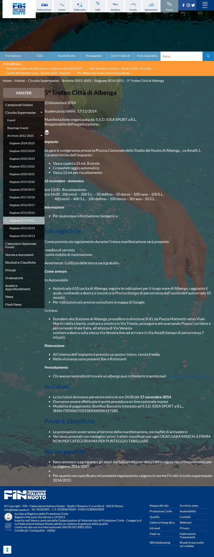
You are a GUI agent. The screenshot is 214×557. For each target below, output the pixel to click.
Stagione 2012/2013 (22, 236)
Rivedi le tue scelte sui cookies (192, 544)
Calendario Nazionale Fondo (20, 245)
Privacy (185, 528)
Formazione (13, 55)
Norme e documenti (19, 255)
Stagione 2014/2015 (22, 220)
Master (169, 9)
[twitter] (193, 5)
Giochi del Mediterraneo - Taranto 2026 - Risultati (38, 73)
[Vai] (208, 56)
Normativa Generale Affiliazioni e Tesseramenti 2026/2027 (44, 68)
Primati (10, 270)
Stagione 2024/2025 (22, 143)
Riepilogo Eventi (17, 128)
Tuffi (97, 9)
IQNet (51, 530)
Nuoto (61, 9)
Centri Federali (120, 55)
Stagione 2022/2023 (22, 158)
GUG (40, 55)
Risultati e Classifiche (20, 262)
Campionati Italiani (19, 105)
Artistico (115, 9)
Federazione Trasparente (188, 535)
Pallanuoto (80, 9)
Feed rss (155, 533)
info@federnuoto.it (16, 509)
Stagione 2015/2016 (22, 212)
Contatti (185, 517)
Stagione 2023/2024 (22, 151)
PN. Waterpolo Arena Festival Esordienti (103, 73)
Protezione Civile (161, 511)
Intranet (155, 528)
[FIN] (19, 9)
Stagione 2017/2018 (22, 197)
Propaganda (93, 55)
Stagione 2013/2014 (22, 228)
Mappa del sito (159, 505)
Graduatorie (14, 278)
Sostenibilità (188, 511)
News (9, 297)
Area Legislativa (147, 55)
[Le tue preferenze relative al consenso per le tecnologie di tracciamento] (7, 550)
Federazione (44, 9)
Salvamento (151, 9)
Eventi (11, 120)
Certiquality (37, 530)
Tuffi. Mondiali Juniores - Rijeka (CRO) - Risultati (120, 68)
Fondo (133, 9)
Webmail (185, 522)
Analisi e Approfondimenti (17, 287)
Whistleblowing (160, 542)
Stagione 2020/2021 (22, 174)
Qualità (154, 517)
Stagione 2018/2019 (22, 189)
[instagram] (188, 5)
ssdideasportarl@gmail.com (189, 376)
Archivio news (189, 505)
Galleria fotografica (162, 522)
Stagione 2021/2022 (22, 166)
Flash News (13, 304)
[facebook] (184, 5)
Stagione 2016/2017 (22, 205)
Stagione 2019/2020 (22, 182)
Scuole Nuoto (66, 55)
